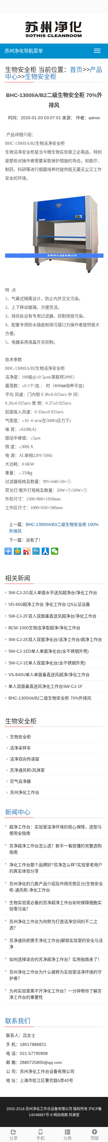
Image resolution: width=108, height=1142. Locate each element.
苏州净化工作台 (24, 792)
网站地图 (60, 1115)
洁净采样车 (20, 748)
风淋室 (74, 1115)
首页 (76, 69)
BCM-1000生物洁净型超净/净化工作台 (44, 627)
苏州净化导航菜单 (23, 50)
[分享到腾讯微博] (36, 551)
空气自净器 (20, 781)
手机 (40, 1138)
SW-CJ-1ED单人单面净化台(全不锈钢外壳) (48, 651)
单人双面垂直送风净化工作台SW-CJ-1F (45, 686)
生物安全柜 (40, 76)
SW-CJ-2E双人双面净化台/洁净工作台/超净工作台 (55, 639)
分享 (13, 1138)
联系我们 (17, 1020)
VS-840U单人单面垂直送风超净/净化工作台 (49, 674)
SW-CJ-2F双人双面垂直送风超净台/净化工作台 (52, 616)
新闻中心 (17, 812)
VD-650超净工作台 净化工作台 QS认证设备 (49, 604)
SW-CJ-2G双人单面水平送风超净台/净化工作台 (52, 592)
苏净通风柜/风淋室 (27, 770)
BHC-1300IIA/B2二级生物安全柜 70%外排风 (49, 698)
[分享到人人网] (45, 551)
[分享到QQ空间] (17, 551)
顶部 (94, 1138)
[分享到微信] (54, 551)
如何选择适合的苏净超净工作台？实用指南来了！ (55, 959)
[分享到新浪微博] (27, 551)
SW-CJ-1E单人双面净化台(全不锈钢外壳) (47, 663)
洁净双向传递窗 (24, 759)
